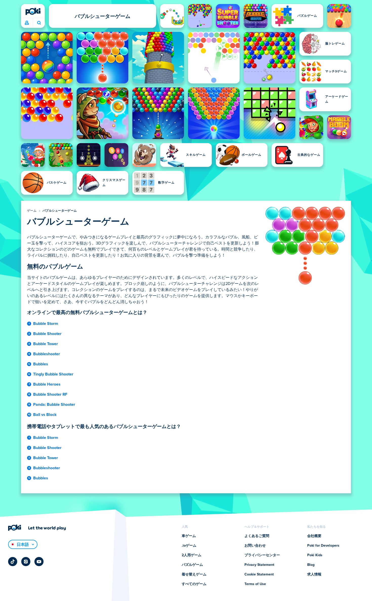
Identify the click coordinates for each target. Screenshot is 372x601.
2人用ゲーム (191, 555)
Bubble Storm (45, 324)
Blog (311, 565)
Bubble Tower (45, 344)
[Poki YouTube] (39, 561)
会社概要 (314, 536)
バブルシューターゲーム (60, 210)
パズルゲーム (192, 565)
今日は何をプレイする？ (39, 23)
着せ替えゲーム (194, 574)
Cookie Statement (259, 574)
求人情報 (314, 574)
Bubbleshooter (46, 354)
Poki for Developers (323, 545)
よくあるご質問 (256, 536)
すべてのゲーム (194, 584)
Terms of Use (255, 584)
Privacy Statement (259, 565)
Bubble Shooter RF (50, 394)
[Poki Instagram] (25, 561)
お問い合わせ (255, 545)
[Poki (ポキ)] (32, 11)
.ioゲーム (189, 545)
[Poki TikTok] (12, 561)
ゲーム (31, 210)
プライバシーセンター (262, 555)
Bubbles (40, 364)
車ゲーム (189, 536)
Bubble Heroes (46, 384)
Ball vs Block (45, 415)
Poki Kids (314, 555)
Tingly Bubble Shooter (53, 374)
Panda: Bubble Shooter (54, 405)
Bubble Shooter (47, 334)
